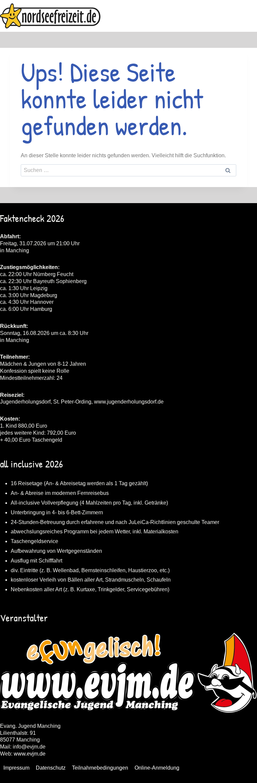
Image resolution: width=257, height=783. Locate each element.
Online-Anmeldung (157, 768)
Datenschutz (51, 768)
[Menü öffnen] (251, 16)
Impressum (16, 768)
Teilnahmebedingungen (100, 768)
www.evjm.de (30, 754)
